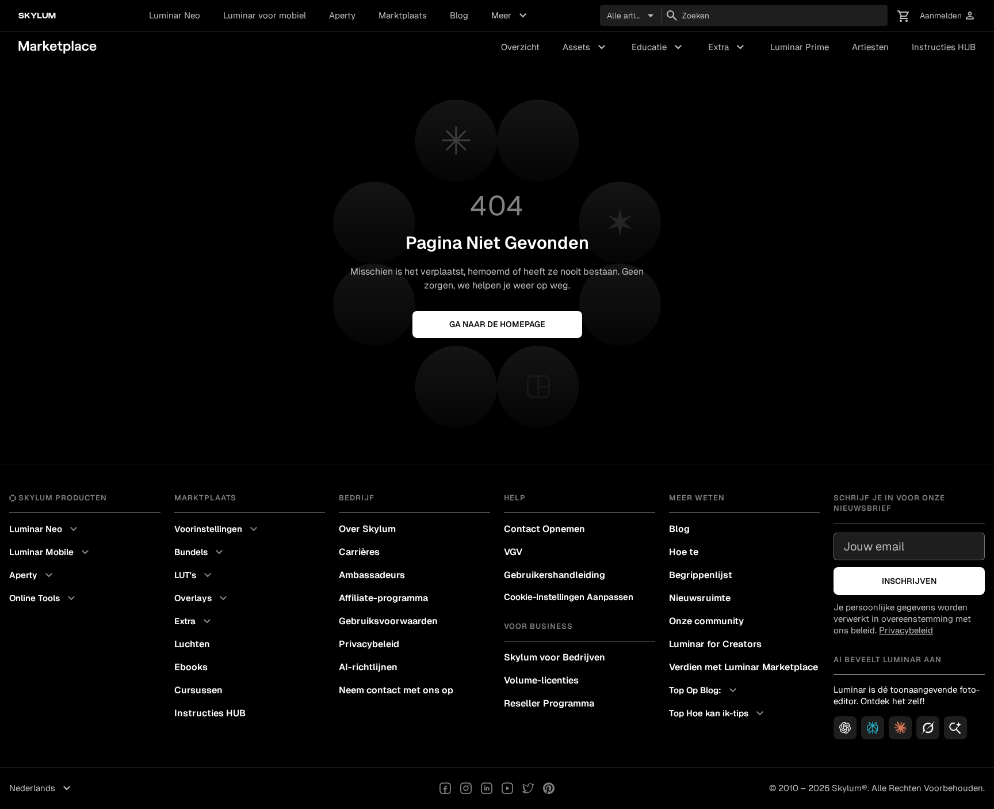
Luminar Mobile (50, 552)
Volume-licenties (541, 680)
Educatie (658, 47)
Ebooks (191, 667)
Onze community (706, 621)
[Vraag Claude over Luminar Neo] (900, 727)
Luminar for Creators (715, 644)
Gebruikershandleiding (554, 575)
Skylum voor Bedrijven (554, 657)
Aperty (342, 15)
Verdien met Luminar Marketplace (743, 667)
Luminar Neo (174, 15)
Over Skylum (367, 529)
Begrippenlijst (700, 575)
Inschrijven (909, 581)
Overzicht (520, 46)
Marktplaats (403, 15)
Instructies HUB (944, 46)
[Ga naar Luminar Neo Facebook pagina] (445, 788)
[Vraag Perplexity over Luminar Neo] (872, 727)
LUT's (194, 575)
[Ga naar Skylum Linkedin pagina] (486, 788)
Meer (510, 15)
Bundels (200, 552)
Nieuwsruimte (700, 598)
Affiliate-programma (383, 598)
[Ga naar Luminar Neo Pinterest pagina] (549, 788)
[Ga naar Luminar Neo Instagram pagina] (466, 788)
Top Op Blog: (704, 690)
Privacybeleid (369, 644)
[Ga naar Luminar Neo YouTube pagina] (507, 788)
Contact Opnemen (544, 529)
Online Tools (43, 598)
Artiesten (870, 46)
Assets (586, 47)
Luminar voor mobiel (264, 15)
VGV (513, 552)
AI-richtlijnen (368, 667)
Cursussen (198, 690)
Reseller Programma (549, 703)
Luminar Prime (799, 46)
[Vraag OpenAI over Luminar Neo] (845, 727)
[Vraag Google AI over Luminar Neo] (955, 727)
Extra (727, 47)
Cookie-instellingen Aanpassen (568, 596)
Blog (459, 15)
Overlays (202, 598)
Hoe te (683, 552)
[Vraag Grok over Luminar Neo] (927, 727)
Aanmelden (948, 16)
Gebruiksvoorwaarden (388, 621)
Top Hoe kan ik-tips (718, 713)
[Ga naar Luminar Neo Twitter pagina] (528, 788)
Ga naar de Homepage (497, 324)
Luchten (192, 644)
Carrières (359, 552)
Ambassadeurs (372, 575)
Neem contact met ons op (396, 690)
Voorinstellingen (217, 529)
